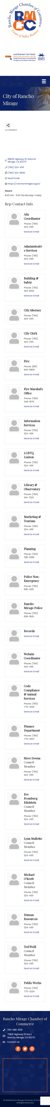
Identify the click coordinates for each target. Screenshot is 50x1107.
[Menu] (44, 81)
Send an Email (31, 231)
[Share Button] (8, 125)
